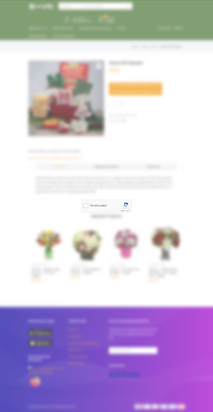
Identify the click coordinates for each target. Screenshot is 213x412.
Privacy (123, 210)
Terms (127, 210)
